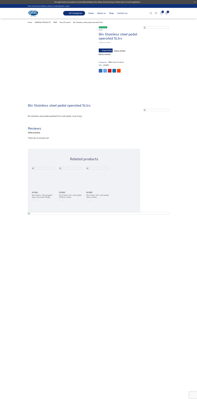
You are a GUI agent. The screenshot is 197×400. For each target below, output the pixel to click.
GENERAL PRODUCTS (43, 22)
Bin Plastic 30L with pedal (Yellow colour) (70, 196)
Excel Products (65, 22)
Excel (100, 30)
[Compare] (104, 54)
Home (30, 22)
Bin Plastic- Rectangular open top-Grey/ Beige (42, 196)
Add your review (104, 42)
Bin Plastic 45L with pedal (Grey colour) (97, 196)
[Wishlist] (119, 51)
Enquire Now (107, 50)
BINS (55, 22)
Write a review (34, 132)
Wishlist (162, 12)
